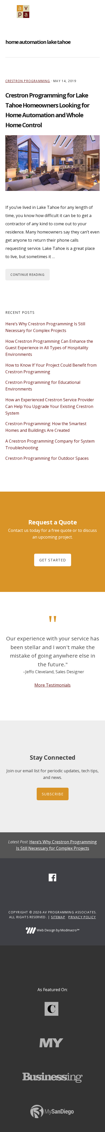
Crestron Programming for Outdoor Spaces (47, 458)
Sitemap (58, 917)
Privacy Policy (82, 917)
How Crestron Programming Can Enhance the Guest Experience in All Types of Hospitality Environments (49, 347)
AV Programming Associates (23, 11)
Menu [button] (93, 11)
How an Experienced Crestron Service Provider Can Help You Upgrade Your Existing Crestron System (49, 406)
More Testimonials (52, 685)
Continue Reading (27, 274)
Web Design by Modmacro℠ (57, 930)
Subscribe (52, 794)
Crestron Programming (27, 81)
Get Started (52, 560)
